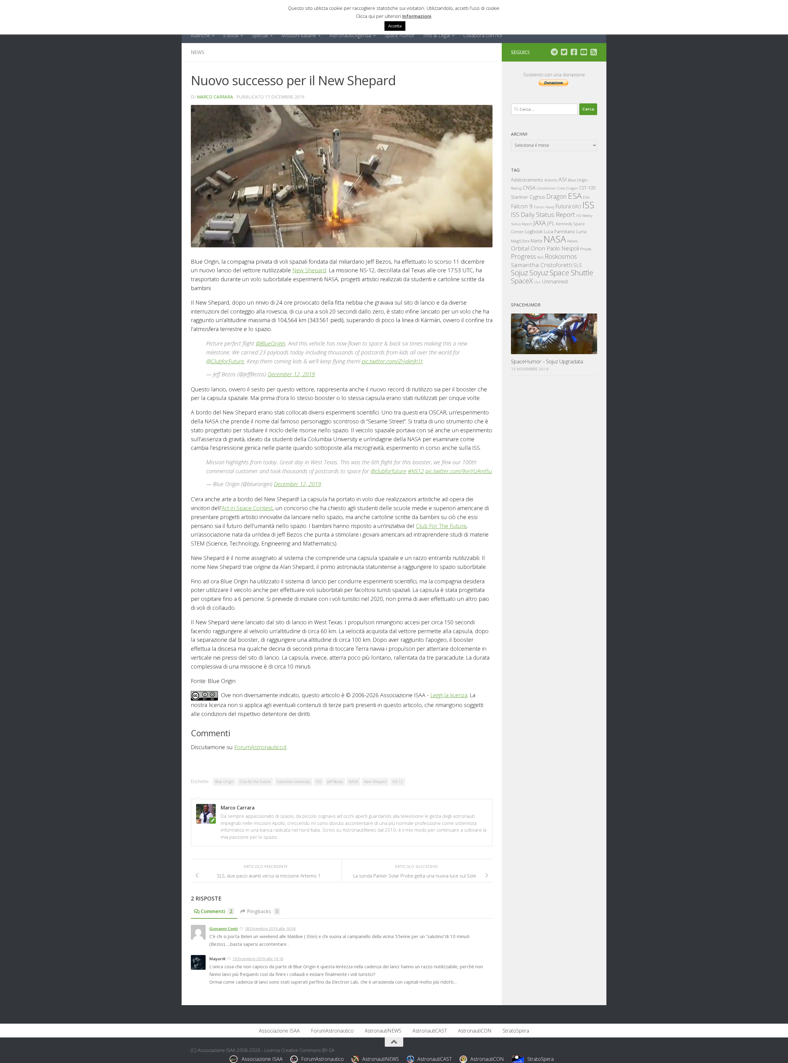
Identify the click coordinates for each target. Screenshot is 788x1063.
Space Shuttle (571, 272)
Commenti (216, 911)
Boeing (516, 188)
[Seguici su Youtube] (583, 52)
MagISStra (520, 241)
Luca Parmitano (559, 231)
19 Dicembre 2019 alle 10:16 (257, 958)
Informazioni (416, 16)
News (197, 52)
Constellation (546, 188)
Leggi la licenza (448, 695)
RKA (540, 257)
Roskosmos (561, 256)
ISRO (576, 207)
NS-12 (397, 781)
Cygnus (537, 197)
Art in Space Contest (247, 508)
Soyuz (539, 273)
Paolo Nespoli (563, 248)
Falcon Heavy (544, 207)
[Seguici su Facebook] (573, 52)
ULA (537, 282)
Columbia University (293, 781)
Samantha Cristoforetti (541, 265)
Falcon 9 (522, 206)
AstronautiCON (475, 1030)
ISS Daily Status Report (543, 214)
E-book (231, 35)
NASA (353, 781)
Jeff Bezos (335, 781)
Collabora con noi (482, 35)
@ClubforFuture (225, 361)
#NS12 (416, 471)
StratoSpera (516, 1030)
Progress (523, 256)
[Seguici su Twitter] (564, 52)
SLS (577, 265)
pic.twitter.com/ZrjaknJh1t (392, 361)
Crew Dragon (567, 188)
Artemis (550, 180)
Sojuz (519, 272)
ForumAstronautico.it (260, 747)
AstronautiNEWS (383, 1030)
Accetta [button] (395, 26)
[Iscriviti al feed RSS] (593, 52)
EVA (586, 197)
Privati (585, 249)
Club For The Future (441, 526)
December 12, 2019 (291, 374)
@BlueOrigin (270, 343)
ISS (318, 781)
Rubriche (200, 35)
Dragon (556, 196)
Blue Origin (224, 781)
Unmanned (555, 281)
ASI (562, 179)
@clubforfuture (388, 471)
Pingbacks (262, 911)
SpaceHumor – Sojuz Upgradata (547, 361)
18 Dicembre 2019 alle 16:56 (270, 928)
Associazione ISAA (279, 1030)
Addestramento (527, 180)
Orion (538, 248)
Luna (581, 231)
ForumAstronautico (332, 1030)
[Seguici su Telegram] (554, 52)
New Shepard (309, 270)
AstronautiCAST (429, 1030)
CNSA (529, 187)
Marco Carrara (215, 97)
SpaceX (522, 281)
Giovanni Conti (223, 928)
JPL (551, 223)
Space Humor (399, 35)
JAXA (539, 223)
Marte (536, 241)
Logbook (534, 231)
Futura (563, 206)
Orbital (520, 248)
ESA (575, 195)
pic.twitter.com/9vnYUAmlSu (458, 471)
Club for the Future (255, 781)
